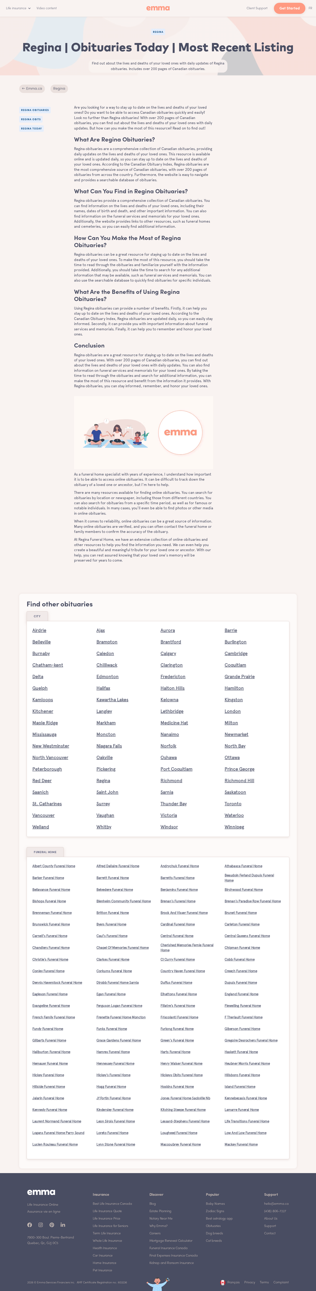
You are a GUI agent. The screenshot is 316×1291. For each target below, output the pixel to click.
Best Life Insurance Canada (112, 1203)
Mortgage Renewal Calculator (170, 1240)
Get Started (289, 8)
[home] (158, 8)
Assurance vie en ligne (43, 1211)
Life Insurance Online (42, 1204)
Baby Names (215, 1203)
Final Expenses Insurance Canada (173, 1255)
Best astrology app (219, 1218)
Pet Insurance (102, 1270)
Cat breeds (214, 1240)
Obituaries (213, 1226)
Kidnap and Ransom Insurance (171, 1263)
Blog (152, 1203)
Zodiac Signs (215, 1211)
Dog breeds (214, 1233)
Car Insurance (103, 1255)
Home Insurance (104, 1263)
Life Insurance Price (106, 1218)
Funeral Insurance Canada (168, 1248)
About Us (270, 1218)
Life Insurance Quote (107, 1211)
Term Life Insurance (107, 1233)
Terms (264, 1282)
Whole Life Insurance (107, 1240)
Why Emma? (158, 1226)
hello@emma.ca (276, 1203)
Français (233, 1282)
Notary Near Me (161, 1218)
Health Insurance (105, 1248)
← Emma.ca (32, 89)
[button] (17, 8)
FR (310, 8)
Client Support (257, 8)
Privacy (249, 1282)
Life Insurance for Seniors (110, 1226)
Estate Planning (160, 1211)
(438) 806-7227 (275, 1211)
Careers (155, 1233)
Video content (47, 8)
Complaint (281, 1282)
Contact (270, 1233)
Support (270, 1226)
